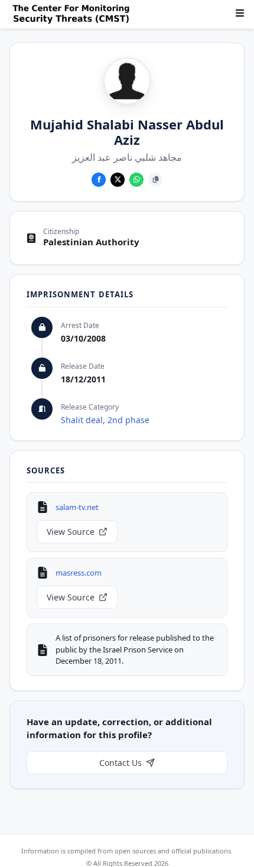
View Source (71, 531)
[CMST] (73, 14)
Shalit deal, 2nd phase (105, 420)
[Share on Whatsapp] (136, 180)
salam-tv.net (77, 507)
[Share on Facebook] (99, 180)
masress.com (79, 572)
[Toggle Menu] (240, 13)
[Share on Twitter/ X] (117, 180)
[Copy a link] (155, 180)
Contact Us (120, 762)
